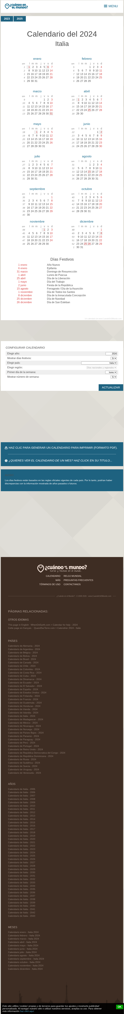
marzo (37, 91)
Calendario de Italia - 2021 (21, 842)
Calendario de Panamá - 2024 (23, 736)
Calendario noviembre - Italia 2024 (25, 965)
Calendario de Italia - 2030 (21, 872)
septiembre (37, 189)
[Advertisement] (62, 416)
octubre (87, 189)
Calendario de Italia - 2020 (21, 839)
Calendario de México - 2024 (23, 723)
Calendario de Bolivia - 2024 (22, 656)
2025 (20, 18)
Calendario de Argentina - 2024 (24, 649)
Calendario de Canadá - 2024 (23, 662)
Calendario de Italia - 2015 (21, 822)
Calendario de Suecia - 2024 (22, 766)
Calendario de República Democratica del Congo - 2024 (36, 753)
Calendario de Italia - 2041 (21, 909)
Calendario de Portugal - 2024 (23, 746)
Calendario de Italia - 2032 (21, 879)
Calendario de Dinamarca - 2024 (24, 679)
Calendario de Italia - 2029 (21, 869)
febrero (87, 58)
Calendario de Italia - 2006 (21, 792)
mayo (37, 124)
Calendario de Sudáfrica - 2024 (24, 763)
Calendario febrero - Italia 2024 (24, 935)
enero (37, 58)
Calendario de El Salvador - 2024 (25, 686)
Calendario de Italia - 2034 (21, 886)
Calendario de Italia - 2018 (21, 832)
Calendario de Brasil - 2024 (22, 659)
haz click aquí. (27, 1011)
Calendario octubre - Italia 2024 (24, 962)
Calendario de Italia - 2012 (21, 812)
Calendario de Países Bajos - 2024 (26, 733)
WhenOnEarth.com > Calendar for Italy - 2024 (54, 625)
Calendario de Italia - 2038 (21, 899)
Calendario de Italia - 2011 (21, 809)
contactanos (72, 584)
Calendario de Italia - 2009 (21, 802)
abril (87, 91)
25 (89, 110)
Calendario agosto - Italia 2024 (24, 955)
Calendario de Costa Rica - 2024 (24, 673)
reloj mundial (73, 576)
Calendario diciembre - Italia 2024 (25, 969)
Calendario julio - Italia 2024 (22, 952)
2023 (7, 18)
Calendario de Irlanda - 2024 (22, 709)
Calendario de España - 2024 (23, 689)
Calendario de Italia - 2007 (21, 796)
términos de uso (49, 584)
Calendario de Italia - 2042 (21, 912)
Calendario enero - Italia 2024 (23, 932)
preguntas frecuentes (78, 580)
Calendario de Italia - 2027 (21, 862)
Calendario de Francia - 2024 (23, 699)
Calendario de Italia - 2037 (21, 896)
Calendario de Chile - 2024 (22, 666)
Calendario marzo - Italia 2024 (23, 939)
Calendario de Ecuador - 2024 (23, 682)
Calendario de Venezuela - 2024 (24, 773)
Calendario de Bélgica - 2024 (23, 652)
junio (86, 124)
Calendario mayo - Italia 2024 (23, 945)
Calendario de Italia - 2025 (21, 856)
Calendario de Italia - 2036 (21, 892)
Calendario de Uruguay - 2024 (23, 769)
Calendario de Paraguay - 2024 (24, 739)
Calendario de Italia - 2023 (21, 849)
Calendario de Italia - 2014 (21, 819)
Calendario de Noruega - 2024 (23, 729)
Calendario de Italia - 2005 (21, 789)
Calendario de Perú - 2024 (21, 743)
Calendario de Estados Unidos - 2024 (27, 692)
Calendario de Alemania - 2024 (24, 646)
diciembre (86, 221)
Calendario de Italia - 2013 (21, 816)
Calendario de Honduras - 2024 (24, 706)
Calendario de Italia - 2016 (21, 826)
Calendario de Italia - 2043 (21, 916)
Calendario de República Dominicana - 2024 (30, 756)
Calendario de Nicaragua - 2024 (24, 726)
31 (51, 113)
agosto (87, 156)
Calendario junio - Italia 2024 (22, 949)
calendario (53, 576)
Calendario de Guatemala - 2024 (25, 703)
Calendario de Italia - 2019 (21, 836)
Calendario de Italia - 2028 (21, 866)
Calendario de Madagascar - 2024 (25, 719)
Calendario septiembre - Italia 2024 (26, 959)
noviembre (37, 221)
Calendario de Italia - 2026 (21, 859)
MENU (113, 6)
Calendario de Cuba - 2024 (22, 676)
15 (89, 171)
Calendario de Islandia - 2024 (23, 712)
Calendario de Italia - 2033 (21, 882)
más (58, 580)
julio (37, 156)
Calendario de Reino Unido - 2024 (25, 749)
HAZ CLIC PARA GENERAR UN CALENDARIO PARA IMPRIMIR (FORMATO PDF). (63, 447)
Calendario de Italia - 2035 (21, 889)
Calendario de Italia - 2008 (21, 799)
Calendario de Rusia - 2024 (22, 759)
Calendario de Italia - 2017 (21, 829)
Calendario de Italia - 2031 (21, 876)
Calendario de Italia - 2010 (21, 806)
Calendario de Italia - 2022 (21, 846)
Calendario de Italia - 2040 (21, 906)
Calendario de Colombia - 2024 (24, 669)
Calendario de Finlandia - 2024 (24, 696)
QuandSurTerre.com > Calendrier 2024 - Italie (57, 628)
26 (89, 243)
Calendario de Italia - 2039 (21, 902)
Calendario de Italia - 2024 (21, 716)
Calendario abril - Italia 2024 (22, 942)
